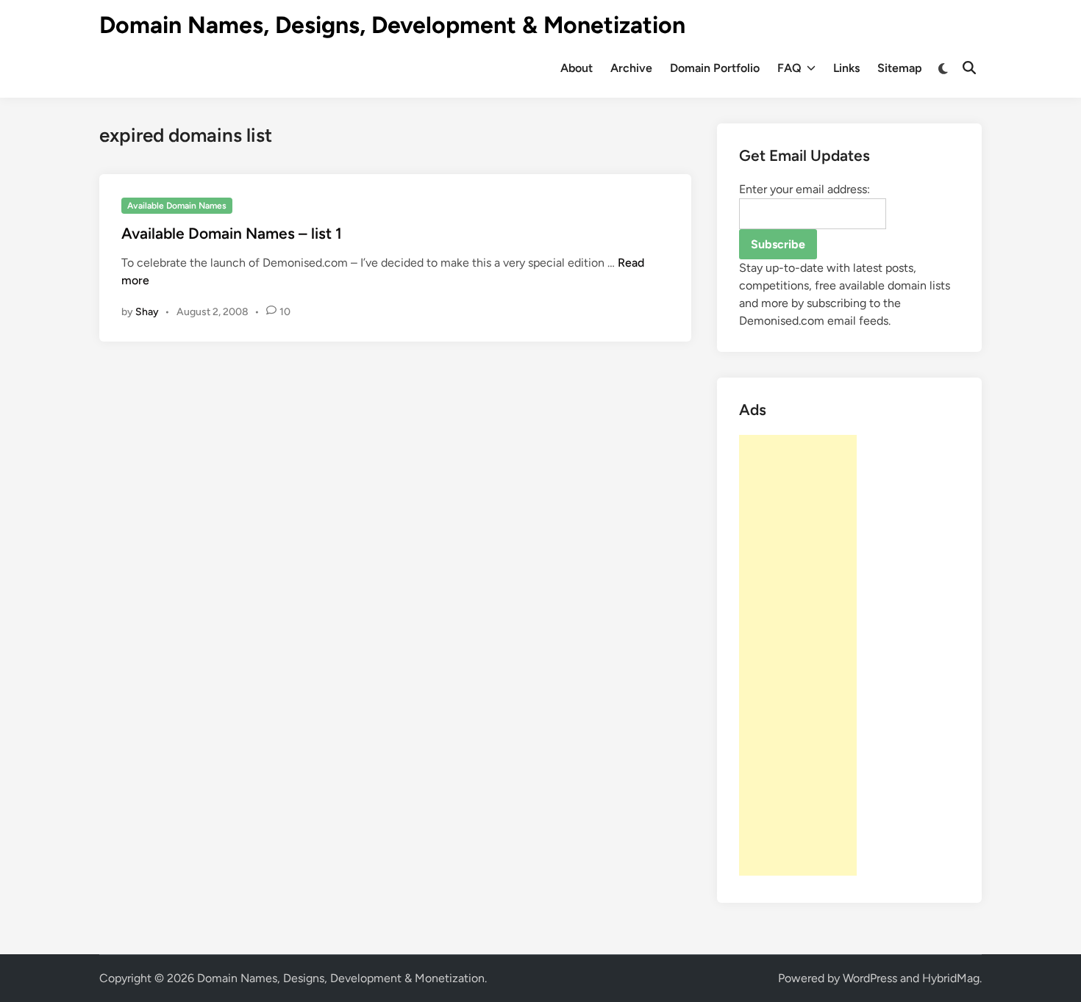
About (576, 68)
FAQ (789, 68)
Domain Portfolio (715, 68)
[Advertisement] (798, 655)
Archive (631, 68)
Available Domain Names (176, 206)
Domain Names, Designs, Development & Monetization (392, 25)
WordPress (870, 978)
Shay (147, 312)
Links (846, 68)
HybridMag (951, 978)
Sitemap (899, 68)
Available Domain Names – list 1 (231, 233)
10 (284, 312)
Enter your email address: (804, 189)
